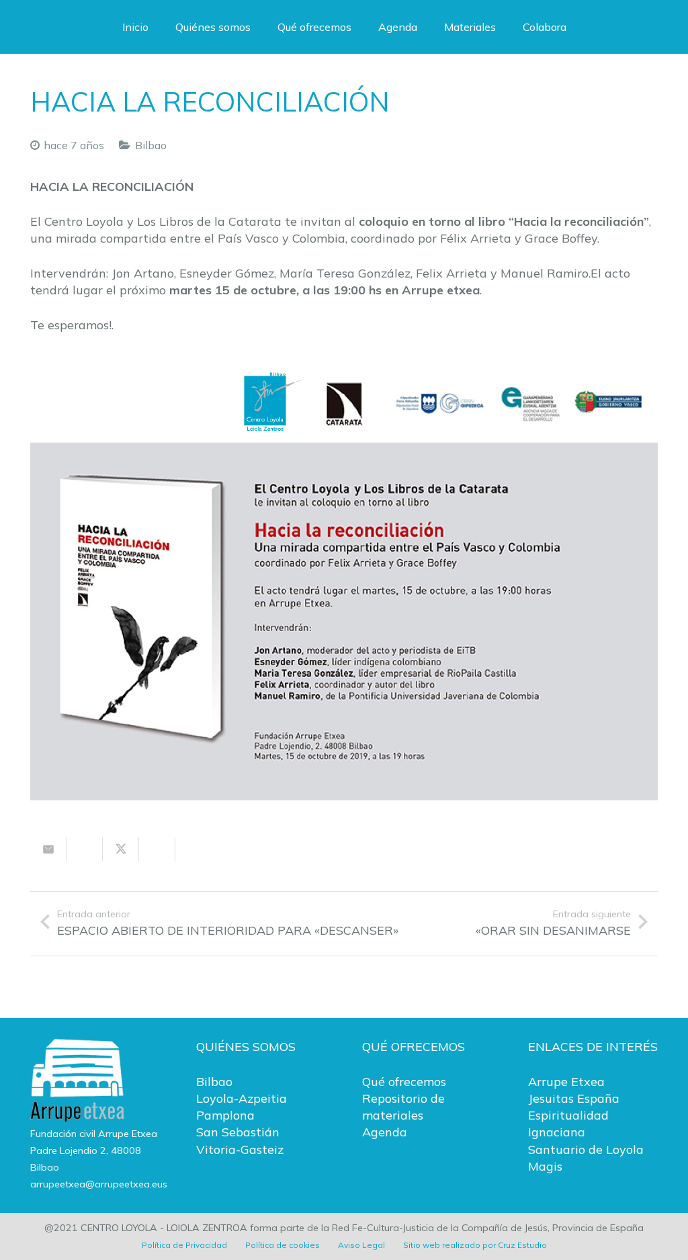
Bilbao (151, 145)
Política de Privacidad (184, 1245)
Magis (545, 1166)
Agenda (384, 1132)
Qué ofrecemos (404, 1081)
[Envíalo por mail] (48, 849)
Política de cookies (282, 1245)
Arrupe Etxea (566, 1081)
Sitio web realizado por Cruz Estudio (475, 1245)
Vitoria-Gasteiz (240, 1149)
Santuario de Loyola (586, 1149)
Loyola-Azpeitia (241, 1098)
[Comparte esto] (85, 849)
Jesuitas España (573, 1098)
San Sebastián (238, 1132)
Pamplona (225, 1115)
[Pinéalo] (193, 849)
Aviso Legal (361, 1245)
